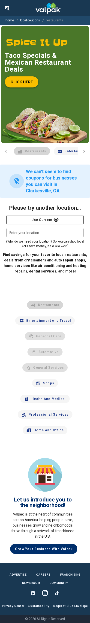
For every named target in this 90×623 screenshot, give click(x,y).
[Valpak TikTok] (57, 593)
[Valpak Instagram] (45, 593)
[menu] (7, 8)
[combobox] (45, 232)
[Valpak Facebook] (33, 593)
